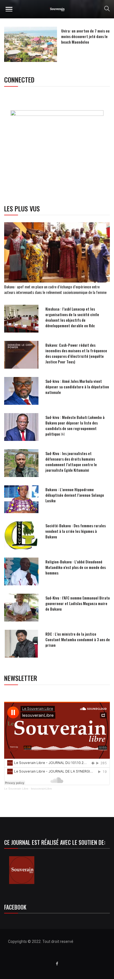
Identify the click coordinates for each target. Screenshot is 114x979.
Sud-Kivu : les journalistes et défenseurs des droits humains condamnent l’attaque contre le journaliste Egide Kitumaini (71, 461)
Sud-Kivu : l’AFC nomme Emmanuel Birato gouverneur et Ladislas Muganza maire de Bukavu (77, 603)
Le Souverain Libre (16, 788)
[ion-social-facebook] (57, 964)
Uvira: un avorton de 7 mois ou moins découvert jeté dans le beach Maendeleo (85, 36)
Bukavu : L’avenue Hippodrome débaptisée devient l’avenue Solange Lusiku (74, 494)
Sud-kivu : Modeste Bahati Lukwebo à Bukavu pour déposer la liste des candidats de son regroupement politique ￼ (75, 425)
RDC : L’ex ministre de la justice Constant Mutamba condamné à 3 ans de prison (77, 639)
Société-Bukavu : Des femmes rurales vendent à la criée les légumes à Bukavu (75, 531)
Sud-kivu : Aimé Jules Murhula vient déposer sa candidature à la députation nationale (77, 386)
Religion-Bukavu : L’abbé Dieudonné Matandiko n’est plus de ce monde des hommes (75, 567)
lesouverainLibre (41, 788)
